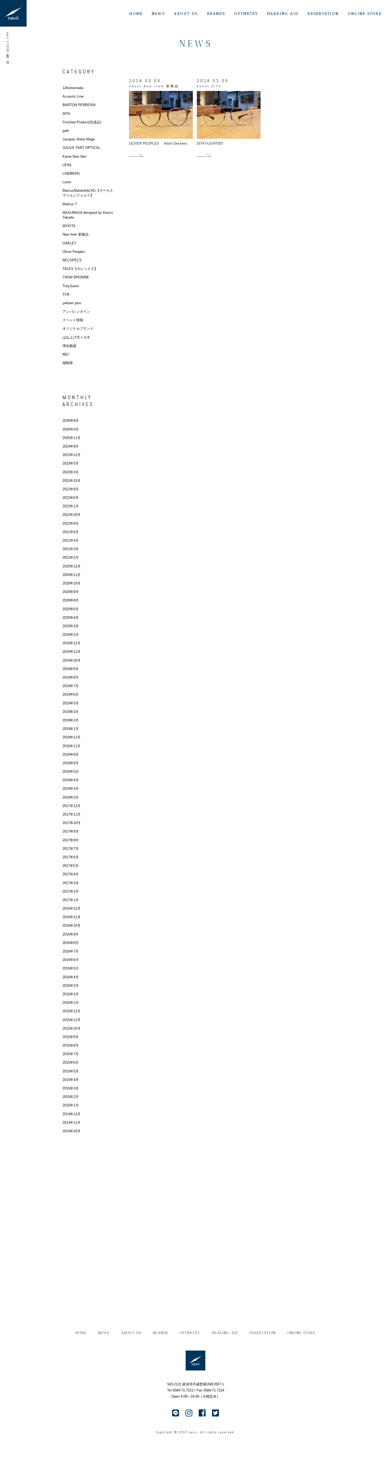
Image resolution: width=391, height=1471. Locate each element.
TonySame (71, 286)
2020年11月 (72, 575)
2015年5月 (71, 1071)
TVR (66, 294)
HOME (136, 13)
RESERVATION (323, 13)
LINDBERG (71, 173)
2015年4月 (71, 1080)
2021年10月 (72, 515)
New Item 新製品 (76, 234)
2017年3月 (71, 883)
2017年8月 (71, 840)
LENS (67, 165)
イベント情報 (73, 320)
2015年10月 (72, 1028)
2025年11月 (72, 438)
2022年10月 (72, 481)
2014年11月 (72, 1123)
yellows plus (72, 303)
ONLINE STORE (365, 13)
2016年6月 (71, 960)
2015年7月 (71, 1054)
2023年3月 (71, 472)
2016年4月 (71, 977)
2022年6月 (71, 498)
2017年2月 (71, 891)
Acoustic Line (73, 96)
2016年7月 (71, 951)
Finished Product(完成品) (82, 122)
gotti (66, 131)
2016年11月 (72, 917)
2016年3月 (71, 986)
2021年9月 (71, 523)
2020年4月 (71, 618)
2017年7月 (71, 849)
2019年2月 (71, 720)
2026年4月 (71, 429)
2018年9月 (71, 755)
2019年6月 (71, 694)
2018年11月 (72, 746)
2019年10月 (72, 660)
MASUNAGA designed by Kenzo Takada (88, 215)
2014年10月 (72, 1131)
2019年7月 (71, 686)
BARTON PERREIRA (79, 105)
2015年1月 (71, 1105)
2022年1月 (71, 506)
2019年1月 (71, 729)
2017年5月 (71, 866)
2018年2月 (71, 797)
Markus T (70, 204)
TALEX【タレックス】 (80, 269)
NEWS (158, 13)
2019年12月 (72, 643)
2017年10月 (72, 823)
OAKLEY (70, 243)
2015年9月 (71, 1037)
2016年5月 (71, 968)
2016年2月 (71, 994)
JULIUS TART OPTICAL (81, 148)
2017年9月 (71, 831)
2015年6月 (71, 1062)
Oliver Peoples (74, 252)
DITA (66, 114)
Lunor (67, 182)
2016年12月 (72, 908)
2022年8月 (71, 489)
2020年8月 (71, 600)
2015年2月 (71, 1097)
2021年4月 (71, 540)
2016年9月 (71, 934)
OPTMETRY (246, 13)
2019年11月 (72, 652)
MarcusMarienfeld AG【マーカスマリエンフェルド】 (88, 193)
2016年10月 (72, 925)
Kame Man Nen (74, 156)
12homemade (73, 88)
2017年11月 (72, 814)
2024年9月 (71, 446)
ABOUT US (186, 13)
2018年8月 (71, 763)
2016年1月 (71, 1003)
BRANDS (216, 13)
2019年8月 (71, 677)
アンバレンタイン (76, 312)
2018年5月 (71, 772)
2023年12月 (72, 455)
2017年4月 (71, 874)
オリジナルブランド (78, 329)
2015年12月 (72, 1011)
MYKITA (69, 226)
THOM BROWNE (76, 277)
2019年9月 (71, 669)
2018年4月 (71, 780)
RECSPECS (72, 260)
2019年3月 (71, 712)
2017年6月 (71, 857)
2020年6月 (71, 609)
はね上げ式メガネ (76, 337)
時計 (66, 354)
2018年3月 (71, 789)
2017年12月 (72, 806)
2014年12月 (72, 1114)
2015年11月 (72, 1020)
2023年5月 (71, 463)
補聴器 (68, 363)
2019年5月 (71, 703)
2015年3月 (71, 1088)
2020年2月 (71, 635)
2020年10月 (72, 583)
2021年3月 (71, 549)
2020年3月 (71, 626)
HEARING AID (283, 13)
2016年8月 (71, 943)
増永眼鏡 (69, 346)
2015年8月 (71, 1045)
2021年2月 (71, 557)
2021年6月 (71, 532)
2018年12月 (72, 737)
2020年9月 (71, 592)
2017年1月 (71, 900)
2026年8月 (71, 421)
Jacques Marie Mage (79, 139)
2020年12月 (72, 566)
